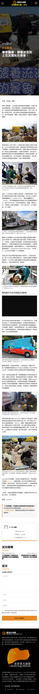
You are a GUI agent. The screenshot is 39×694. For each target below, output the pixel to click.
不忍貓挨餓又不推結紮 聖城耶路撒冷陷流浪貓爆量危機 (10, 557)
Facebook (10, 689)
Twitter (32, 689)
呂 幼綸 (14, 527)
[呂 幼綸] (6, 527)
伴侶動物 (7, 48)
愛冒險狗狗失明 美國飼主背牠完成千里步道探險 (29, 556)
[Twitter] (28, 689)
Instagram (9, 481)
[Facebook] (5, 689)
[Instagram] (16, 689)
